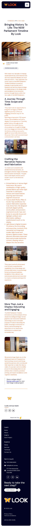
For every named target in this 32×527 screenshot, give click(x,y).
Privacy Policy (8, 514)
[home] (9, 4)
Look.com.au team (12, 62)
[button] (27, 5)
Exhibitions (11, 21)
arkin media (12, 520)
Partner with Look (13, 381)
